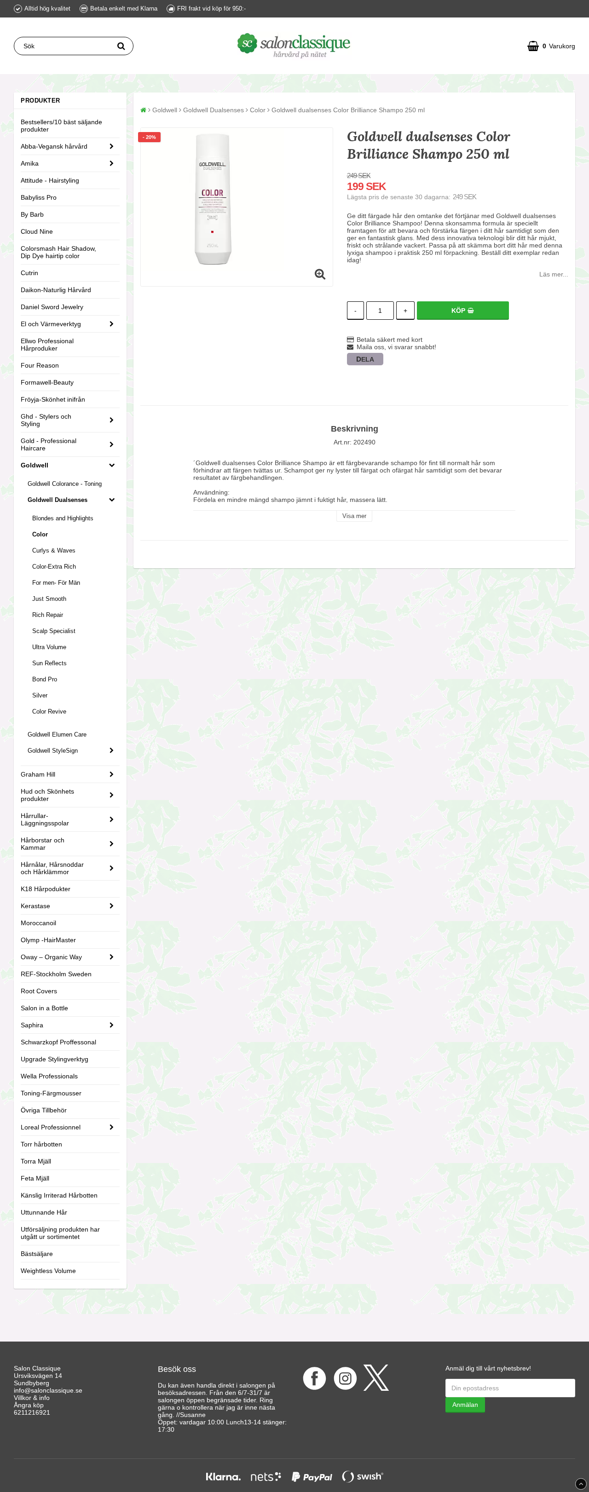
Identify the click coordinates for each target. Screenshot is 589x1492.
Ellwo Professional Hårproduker (47, 344)
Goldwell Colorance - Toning (65, 483)
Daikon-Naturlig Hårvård (56, 290)
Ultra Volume (49, 647)
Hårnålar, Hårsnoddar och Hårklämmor (52, 868)
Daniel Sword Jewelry (52, 307)
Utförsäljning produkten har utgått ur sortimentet (60, 1233)
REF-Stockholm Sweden (56, 974)
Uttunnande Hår (44, 1212)
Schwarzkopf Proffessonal (58, 1042)
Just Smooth (49, 598)
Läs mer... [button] (553, 274)
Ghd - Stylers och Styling (46, 420)
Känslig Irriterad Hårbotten (59, 1195)
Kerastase (35, 906)
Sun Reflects (49, 663)
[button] (551, 46)
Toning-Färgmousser (51, 1093)
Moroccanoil (38, 923)
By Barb (32, 214)
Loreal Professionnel (51, 1127)
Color (40, 534)
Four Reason (40, 365)
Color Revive (49, 711)
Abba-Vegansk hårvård (54, 146)
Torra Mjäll (36, 1161)
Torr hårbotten (41, 1144)
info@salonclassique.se (48, 1390)
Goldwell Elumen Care (57, 734)
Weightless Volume (48, 1270)
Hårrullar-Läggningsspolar (45, 819)
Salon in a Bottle (44, 1008)
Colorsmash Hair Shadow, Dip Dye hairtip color (58, 252)
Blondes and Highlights (62, 518)
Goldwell (34, 465)
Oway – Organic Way (51, 957)
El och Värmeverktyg (51, 324)
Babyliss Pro (39, 197)
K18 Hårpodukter (45, 889)
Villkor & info (32, 1397)
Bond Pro (44, 679)
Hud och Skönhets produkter (47, 795)
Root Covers (39, 991)
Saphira (32, 1025)
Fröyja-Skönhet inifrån (53, 399)
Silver (39, 695)
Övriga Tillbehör (44, 1110)
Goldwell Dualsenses (57, 499)
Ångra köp (29, 1405)
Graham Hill (38, 774)
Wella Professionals (49, 1076)
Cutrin (29, 273)
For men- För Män (56, 582)
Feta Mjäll (35, 1178)
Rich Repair (47, 614)
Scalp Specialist (53, 631)
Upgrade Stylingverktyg (54, 1059)
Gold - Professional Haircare (48, 444)
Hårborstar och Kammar (42, 843)
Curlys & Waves (53, 550)
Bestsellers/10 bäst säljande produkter (61, 125)
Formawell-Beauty (47, 382)
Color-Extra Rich (54, 566)
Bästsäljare (37, 1253)
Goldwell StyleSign (53, 750)
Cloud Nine (37, 231)
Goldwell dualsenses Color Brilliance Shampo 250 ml (348, 110)
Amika (30, 163)
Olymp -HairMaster (48, 940)
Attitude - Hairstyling (50, 180)
